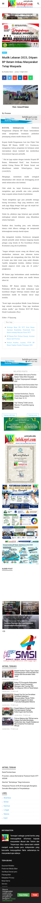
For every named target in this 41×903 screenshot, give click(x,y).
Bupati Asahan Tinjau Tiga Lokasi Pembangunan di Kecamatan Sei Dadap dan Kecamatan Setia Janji (26, 673)
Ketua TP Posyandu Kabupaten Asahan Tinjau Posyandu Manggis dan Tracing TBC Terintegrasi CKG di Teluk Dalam (26, 685)
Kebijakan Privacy (8, 878)
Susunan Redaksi (8, 866)
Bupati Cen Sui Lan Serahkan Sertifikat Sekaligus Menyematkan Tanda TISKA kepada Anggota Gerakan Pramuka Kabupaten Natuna (24, 698)
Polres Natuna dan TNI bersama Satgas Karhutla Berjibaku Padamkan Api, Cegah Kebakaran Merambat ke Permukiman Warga (26, 722)
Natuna (6, 814)
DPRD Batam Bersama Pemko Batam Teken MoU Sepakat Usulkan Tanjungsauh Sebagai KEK (25, 378)
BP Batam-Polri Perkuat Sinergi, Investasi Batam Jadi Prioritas (21, 337)
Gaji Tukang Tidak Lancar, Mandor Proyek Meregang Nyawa (24, 405)
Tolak (35, 895)
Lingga (6, 810)
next (4, 631)
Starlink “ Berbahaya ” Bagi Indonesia (16, 782)
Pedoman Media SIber (10, 869)
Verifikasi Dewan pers (9, 872)
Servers (4, 884)
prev (3, 631)
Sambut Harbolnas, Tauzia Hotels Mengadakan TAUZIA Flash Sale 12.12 (24, 396)
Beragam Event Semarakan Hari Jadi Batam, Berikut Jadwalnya (26, 386)
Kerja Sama (6, 881)
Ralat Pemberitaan (9, 772)
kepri (6, 818)
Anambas (7, 798)
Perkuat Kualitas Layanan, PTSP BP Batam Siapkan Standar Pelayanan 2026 (21, 344)
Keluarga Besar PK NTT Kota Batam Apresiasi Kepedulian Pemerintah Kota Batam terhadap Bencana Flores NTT (21, 329)
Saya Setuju (23, 895)
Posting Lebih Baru (9, 415)
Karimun (7, 806)
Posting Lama (32, 415)
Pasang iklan (6, 875)
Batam (4, 52)
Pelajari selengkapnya (9, 899)
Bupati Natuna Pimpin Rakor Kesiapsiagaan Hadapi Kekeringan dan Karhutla (24, 710)
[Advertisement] (20, 747)
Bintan (6, 802)
